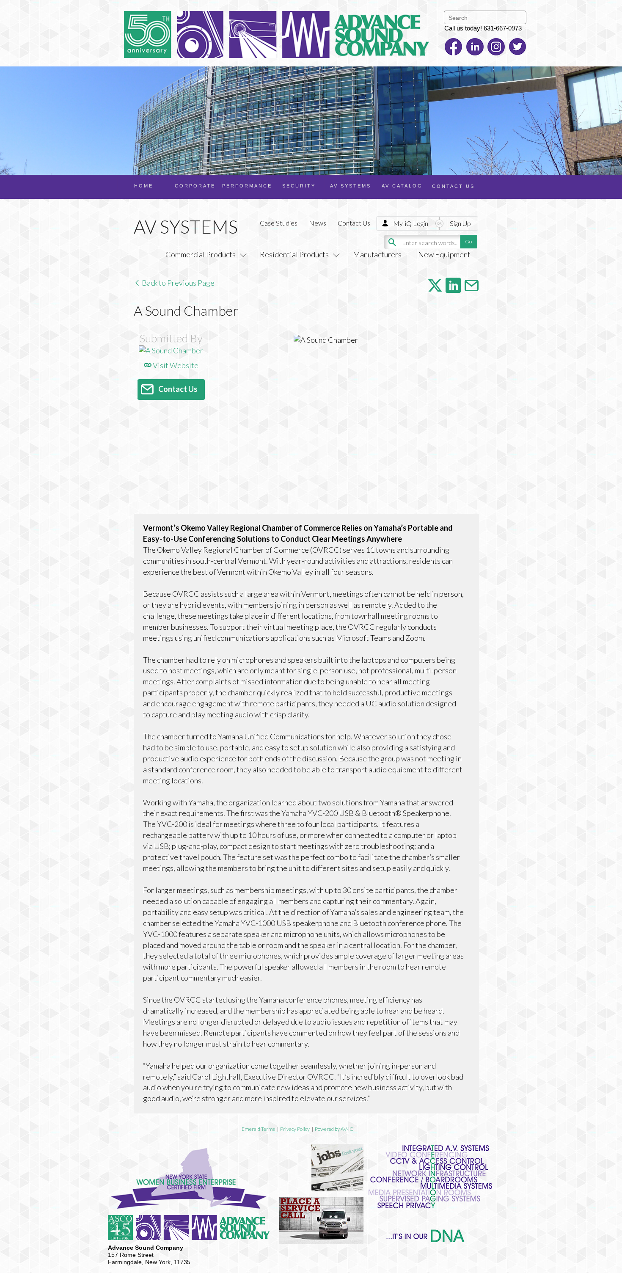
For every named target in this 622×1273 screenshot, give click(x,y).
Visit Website (174, 365)
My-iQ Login (410, 223)
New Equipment (444, 254)
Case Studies (278, 223)
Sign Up (460, 223)
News (317, 223)
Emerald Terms (258, 1129)
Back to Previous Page (177, 282)
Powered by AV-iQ (334, 1129)
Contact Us (354, 223)
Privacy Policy (295, 1129)
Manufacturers (377, 254)
